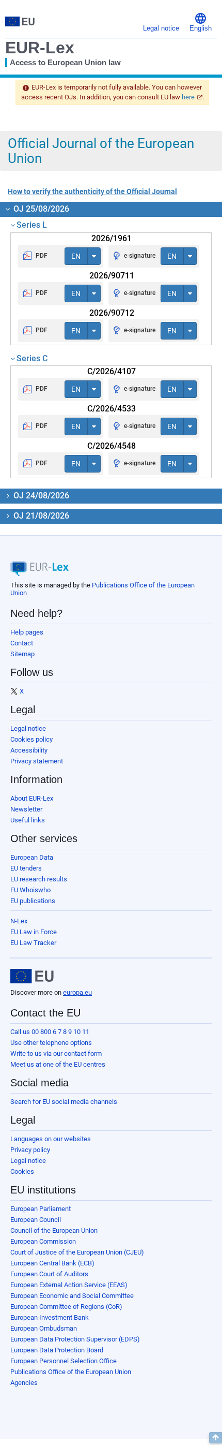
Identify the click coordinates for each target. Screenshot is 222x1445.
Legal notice (28, 728)
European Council (35, 1219)
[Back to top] (215, 1437)
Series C (32, 358)
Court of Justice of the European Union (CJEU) (77, 1252)
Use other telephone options (51, 1042)
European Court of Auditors (49, 1274)
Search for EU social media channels (63, 1101)
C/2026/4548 (111, 446)
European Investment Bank (49, 1317)
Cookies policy (31, 739)
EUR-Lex (39, 47)
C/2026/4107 (111, 371)
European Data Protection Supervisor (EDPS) (75, 1339)
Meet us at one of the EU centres (57, 1064)
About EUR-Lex (31, 798)
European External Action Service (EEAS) (69, 1285)
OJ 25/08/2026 (40, 209)
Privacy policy (30, 1150)
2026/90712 (111, 313)
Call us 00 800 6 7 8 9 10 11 (49, 1032)
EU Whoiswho (30, 890)
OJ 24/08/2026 (40, 495)
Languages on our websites (50, 1139)
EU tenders (26, 868)
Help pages (26, 632)
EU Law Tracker (33, 943)
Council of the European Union (54, 1230)
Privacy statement (36, 761)
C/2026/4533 (111, 409)
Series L (32, 225)
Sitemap (22, 654)
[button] (200, 21)
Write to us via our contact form (56, 1053)
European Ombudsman (43, 1328)
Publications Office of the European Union (70, 1372)
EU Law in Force (33, 932)
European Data (31, 857)
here (188, 97)
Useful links (27, 820)
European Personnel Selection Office (63, 1361)
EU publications (32, 901)
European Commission (43, 1241)
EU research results (38, 879)
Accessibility (28, 750)
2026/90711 (111, 276)
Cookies (22, 1171)
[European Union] (32, 976)
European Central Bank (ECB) (52, 1263)
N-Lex (18, 921)
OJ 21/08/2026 (40, 516)
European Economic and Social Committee (72, 1296)
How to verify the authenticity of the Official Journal (92, 191)
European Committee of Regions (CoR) (66, 1306)
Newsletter (26, 809)
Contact (21, 643)
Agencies (24, 1383)
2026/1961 (111, 238)
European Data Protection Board (56, 1350)
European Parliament (40, 1209)
